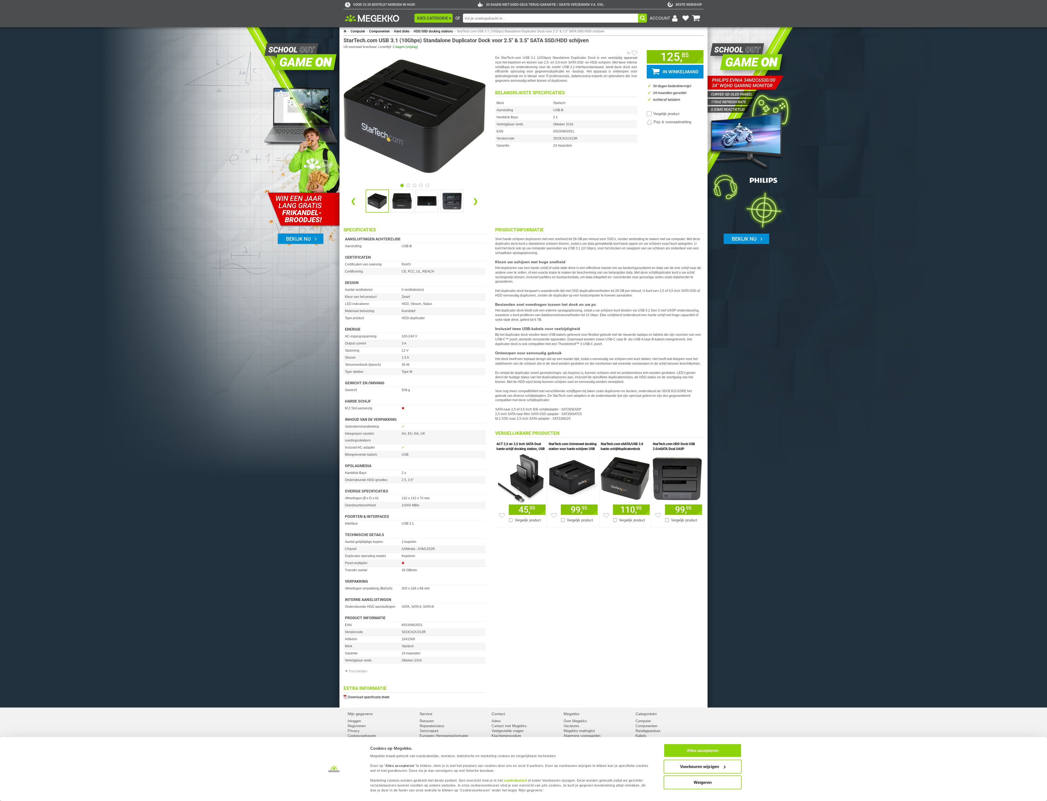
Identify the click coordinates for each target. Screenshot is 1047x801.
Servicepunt (429, 731)
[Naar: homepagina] (345, 31)
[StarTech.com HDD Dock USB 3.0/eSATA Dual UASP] (677, 477)
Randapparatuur (648, 731)
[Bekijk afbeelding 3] (421, 185)
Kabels (641, 736)
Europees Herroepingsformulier (444, 736)
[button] (433, 18)
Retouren (427, 721)
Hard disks (402, 31)
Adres (496, 721)
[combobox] (550, 18)
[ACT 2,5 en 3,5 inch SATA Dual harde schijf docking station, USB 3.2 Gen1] (521, 477)
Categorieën (646, 714)
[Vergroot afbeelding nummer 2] (426, 201)
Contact (498, 714)
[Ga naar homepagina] (378, 18)
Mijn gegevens (360, 714)
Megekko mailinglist (579, 731)
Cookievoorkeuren (362, 736)
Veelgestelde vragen (508, 731)
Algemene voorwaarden (582, 736)
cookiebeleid (515, 780)
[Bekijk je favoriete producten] (685, 18)
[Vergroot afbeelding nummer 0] (377, 201)
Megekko (571, 714)
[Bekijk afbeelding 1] (408, 185)
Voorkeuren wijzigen (699, 766)
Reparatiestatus (432, 726)
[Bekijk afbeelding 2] (414, 185)
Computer (358, 31)
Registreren (357, 726)
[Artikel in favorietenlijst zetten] (634, 53)
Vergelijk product (666, 114)
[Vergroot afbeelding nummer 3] (452, 201)
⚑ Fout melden (356, 671)
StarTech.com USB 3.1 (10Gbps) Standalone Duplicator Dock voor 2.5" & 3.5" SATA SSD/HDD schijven (530, 31)
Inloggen (354, 721)
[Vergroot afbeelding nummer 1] (402, 201)
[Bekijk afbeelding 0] (402, 185)
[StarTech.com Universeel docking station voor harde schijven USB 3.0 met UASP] (573, 477)
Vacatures (571, 726)
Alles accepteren (702, 750)
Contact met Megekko (509, 726)
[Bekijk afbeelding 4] (427, 185)
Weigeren (703, 782)
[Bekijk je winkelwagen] (696, 18)
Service (426, 714)
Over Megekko (575, 721)
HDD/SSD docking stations (433, 31)
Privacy (354, 731)
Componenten (379, 31)
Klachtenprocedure (506, 736)
